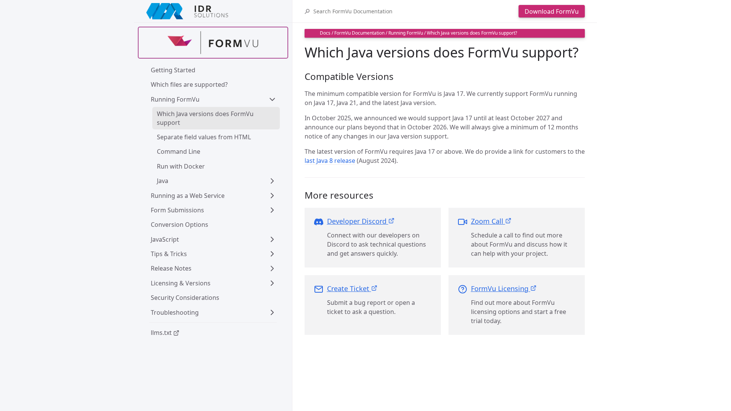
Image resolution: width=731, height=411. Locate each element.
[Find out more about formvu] (213, 43)
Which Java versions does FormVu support (206, 118)
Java (162, 181)
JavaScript (165, 239)
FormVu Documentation (359, 33)
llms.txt (162, 332)
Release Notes (171, 268)
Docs (325, 33)
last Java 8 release (330, 160)
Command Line (178, 151)
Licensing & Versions (181, 283)
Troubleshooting (175, 312)
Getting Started (173, 70)
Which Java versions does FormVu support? (472, 33)
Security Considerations (185, 297)
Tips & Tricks (169, 254)
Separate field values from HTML (204, 137)
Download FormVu (552, 11)
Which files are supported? (189, 84)
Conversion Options (179, 224)
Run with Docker (181, 166)
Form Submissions (177, 210)
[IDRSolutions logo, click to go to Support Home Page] (213, 11)
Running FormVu (175, 99)
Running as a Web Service (188, 195)
